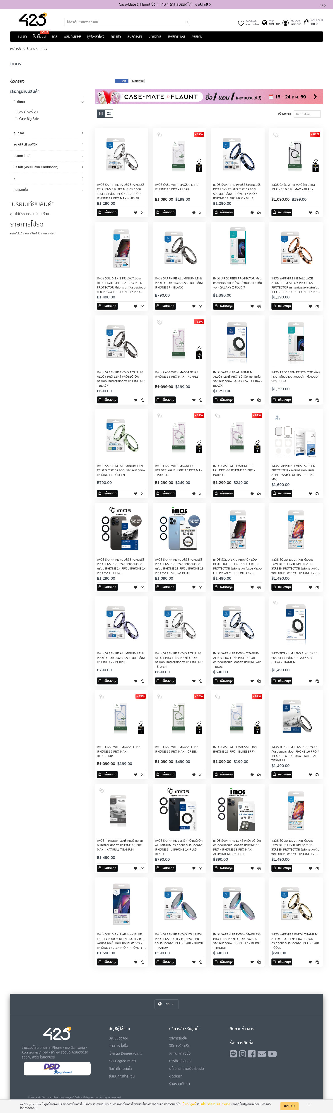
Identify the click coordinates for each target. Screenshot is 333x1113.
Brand (31, 48)
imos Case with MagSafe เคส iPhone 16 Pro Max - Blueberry (118, 752)
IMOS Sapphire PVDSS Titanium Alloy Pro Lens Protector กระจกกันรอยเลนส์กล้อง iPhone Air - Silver (179, 660)
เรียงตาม (284, 114)
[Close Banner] (327, 4)
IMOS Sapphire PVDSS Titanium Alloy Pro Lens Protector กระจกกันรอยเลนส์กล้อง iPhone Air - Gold (295, 941)
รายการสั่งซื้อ (118, 1045)
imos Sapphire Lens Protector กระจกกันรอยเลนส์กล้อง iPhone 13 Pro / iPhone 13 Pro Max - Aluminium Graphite (237, 847)
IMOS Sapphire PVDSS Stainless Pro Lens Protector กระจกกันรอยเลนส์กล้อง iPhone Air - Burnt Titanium (179, 941)
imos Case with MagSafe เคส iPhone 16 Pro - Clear (176, 187)
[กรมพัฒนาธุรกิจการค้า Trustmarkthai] (57, 1074)
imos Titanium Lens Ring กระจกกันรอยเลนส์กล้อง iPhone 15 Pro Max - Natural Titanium (120, 845)
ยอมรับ (289, 1106)
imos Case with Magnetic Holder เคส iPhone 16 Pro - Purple (234, 471)
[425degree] (33, 19)
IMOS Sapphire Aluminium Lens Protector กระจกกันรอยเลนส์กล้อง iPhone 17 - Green (121, 471)
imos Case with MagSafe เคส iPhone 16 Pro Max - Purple (176, 374)
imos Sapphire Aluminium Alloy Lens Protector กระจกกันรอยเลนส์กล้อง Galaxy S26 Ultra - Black (237, 379)
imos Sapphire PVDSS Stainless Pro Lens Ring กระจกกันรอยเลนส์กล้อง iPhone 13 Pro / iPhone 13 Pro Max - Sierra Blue (179, 566)
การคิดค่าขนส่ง (180, 1060)
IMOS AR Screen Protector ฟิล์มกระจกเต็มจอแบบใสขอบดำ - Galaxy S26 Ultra (295, 377)
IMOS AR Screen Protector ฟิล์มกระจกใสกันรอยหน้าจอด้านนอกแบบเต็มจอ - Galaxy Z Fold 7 (237, 283)
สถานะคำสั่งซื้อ (180, 1053)
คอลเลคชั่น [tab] (21, 189)
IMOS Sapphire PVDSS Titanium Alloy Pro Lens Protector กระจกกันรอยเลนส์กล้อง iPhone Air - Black (121, 379)
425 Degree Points (122, 1060)
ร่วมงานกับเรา (179, 1083)
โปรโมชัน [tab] (19, 102)
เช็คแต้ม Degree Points (125, 1053)
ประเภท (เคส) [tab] (22, 155)
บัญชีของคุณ (118, 1038)
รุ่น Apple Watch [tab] (25, 144)
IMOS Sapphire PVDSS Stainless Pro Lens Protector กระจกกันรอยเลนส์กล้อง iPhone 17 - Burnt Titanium (237, 941)
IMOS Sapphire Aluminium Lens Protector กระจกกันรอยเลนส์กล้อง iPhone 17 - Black (179, 283)
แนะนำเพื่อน (138, 81)
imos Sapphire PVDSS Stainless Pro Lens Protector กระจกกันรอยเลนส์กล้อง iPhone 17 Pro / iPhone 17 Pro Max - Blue (237, 191)
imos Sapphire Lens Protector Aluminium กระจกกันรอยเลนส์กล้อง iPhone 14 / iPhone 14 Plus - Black (179, 847)
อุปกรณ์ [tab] (19, 133)
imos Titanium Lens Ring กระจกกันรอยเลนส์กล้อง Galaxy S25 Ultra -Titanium (294, 658)
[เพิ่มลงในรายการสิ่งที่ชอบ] (135, 212)
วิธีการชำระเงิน (180, 1045)
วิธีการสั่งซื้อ (178, 1038)
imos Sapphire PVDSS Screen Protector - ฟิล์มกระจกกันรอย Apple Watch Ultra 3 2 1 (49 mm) (293, 473)
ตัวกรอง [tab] (17, 81)
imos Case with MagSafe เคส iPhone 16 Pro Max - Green (176, 749)
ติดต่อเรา (175, 1076)
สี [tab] (14, 178)
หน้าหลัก (16, 48)
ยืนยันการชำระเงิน (122, 1076)
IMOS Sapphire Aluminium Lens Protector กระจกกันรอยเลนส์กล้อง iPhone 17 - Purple (121, 658)
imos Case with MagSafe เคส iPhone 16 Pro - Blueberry (235, 749)
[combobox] (127, 22)
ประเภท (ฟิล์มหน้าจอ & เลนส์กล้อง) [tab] (36, 167)
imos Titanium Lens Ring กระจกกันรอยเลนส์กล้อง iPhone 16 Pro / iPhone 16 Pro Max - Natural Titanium (295, 754)
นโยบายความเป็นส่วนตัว (186, 1068)
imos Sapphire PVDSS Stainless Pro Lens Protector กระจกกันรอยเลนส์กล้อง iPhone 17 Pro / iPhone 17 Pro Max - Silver (120, 191)
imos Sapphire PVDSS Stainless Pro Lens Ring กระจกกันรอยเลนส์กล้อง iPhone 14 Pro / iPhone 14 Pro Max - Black (121, 566)
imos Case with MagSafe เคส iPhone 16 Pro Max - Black (293, 187)
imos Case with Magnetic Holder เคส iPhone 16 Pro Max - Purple (179, 471)
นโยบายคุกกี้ (188, 1104)
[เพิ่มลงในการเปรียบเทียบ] (142, 212)
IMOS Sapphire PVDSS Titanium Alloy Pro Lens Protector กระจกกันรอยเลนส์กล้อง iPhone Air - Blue (237, 660)
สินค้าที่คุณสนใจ (120, 1068)
